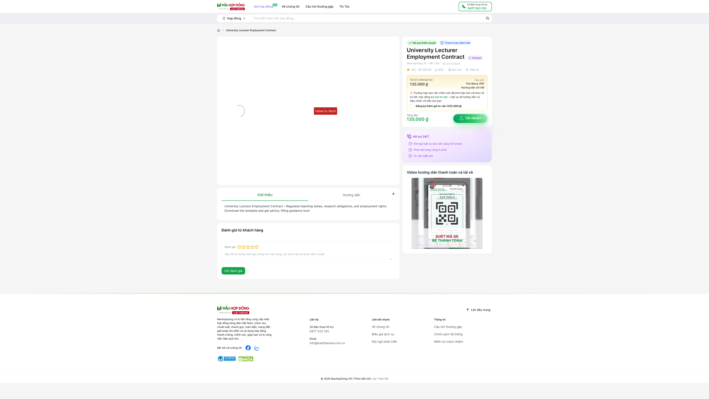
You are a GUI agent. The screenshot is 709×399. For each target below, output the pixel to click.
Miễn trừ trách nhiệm (448, 341)
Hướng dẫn (351, 195)
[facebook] (248, 348)
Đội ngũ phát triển (384, 341)
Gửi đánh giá (233, 271)
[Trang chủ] (218, 30)
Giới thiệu (265, 195)
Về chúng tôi (380, 327)
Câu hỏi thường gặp (448, 327)
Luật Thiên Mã (379, 378)
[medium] (257, 348)
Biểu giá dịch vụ (383, 334)
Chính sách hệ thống (448, 334)
